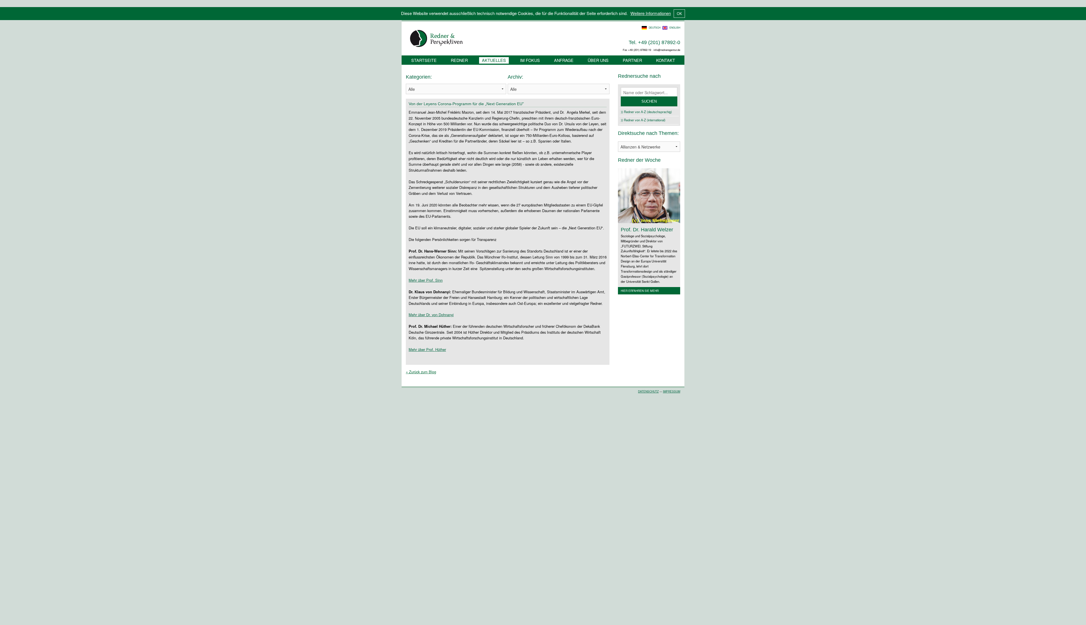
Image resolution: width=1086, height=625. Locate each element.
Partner (632, 60)
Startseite (424, 60)
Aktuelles (494, 60)
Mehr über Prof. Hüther (427, 349)
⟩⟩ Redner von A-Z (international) (643, 120)
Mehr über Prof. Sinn (426, 280)
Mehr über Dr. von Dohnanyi (431, 314)
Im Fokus (530, 60)
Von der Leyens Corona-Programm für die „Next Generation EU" (466, 104)
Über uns (598, 60)
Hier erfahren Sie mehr (640, 290)
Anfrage (564, 60)
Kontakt (665, 60)
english (674, 27)
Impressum (671, 391)
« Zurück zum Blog (421, 371)
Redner (459, 60)
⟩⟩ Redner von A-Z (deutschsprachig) (646, 111)
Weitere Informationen (650, 13)
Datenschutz (648, 391)
